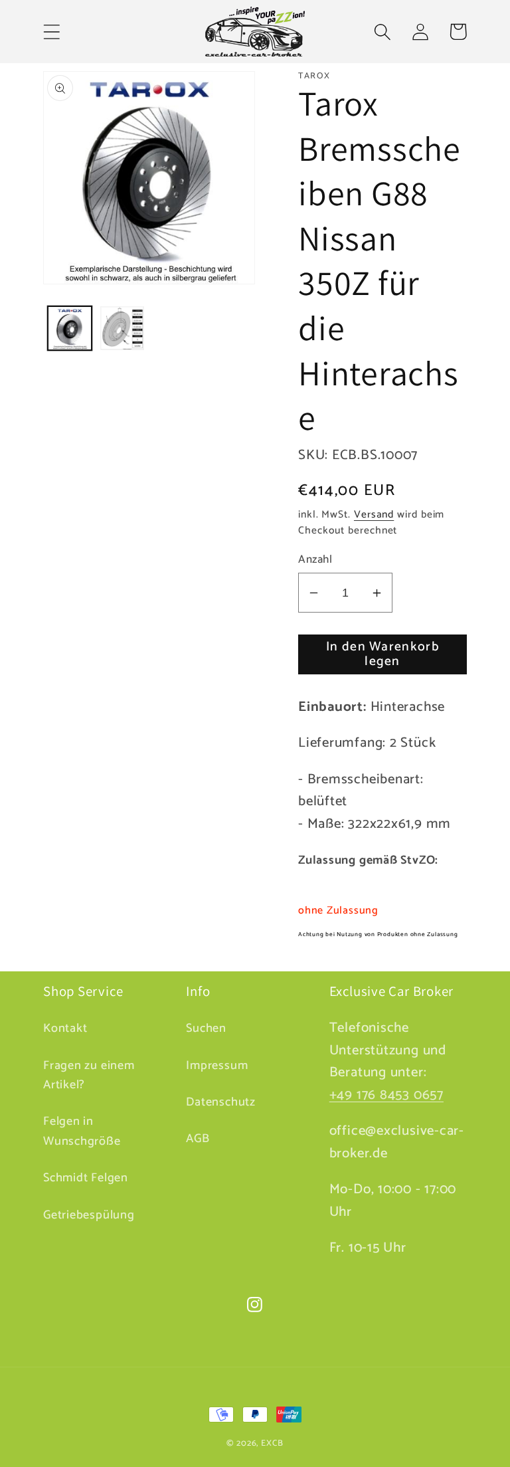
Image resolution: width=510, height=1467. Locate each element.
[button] (51, 31)
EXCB (272, 1443)
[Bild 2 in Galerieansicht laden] (122, 328)
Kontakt (65, 1028)
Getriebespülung (89, 1215)
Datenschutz (221, 1102)
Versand (374, 514)
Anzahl (315, 559)
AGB (197, 1139)
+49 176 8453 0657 (386, 1095)
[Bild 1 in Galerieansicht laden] (70, 328)
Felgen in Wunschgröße (82, 1131)
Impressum (217, 1066)
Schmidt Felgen (85, 1178)
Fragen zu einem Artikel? (89, 1075)
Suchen (206, 1028)
